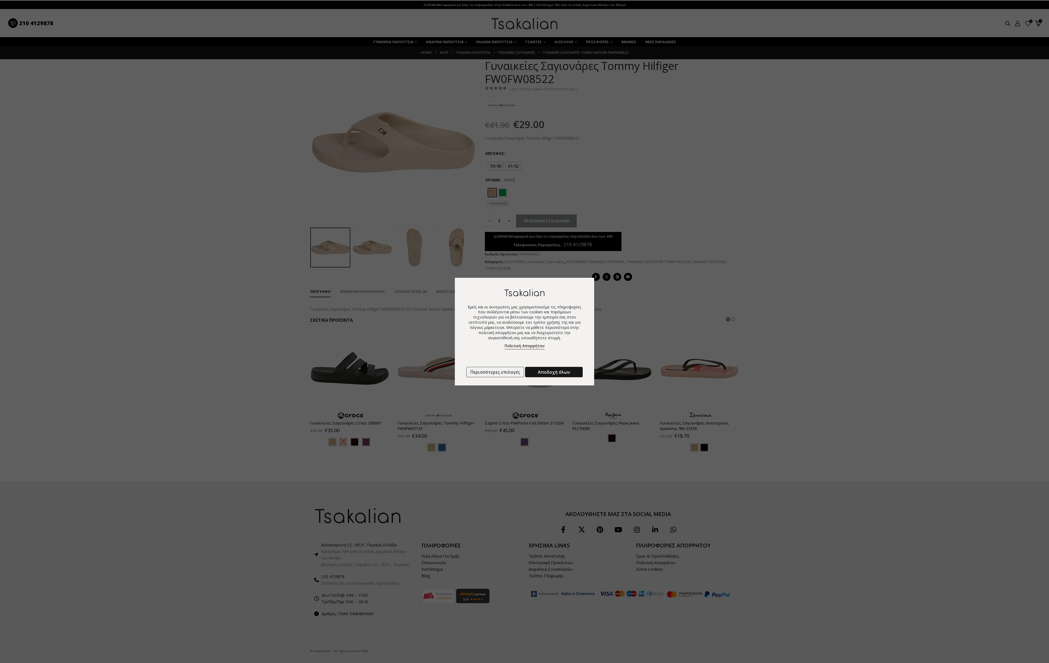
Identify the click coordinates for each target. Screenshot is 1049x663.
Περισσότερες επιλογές (495, 372)
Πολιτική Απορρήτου (524, 345)
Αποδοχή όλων (554, 372)
